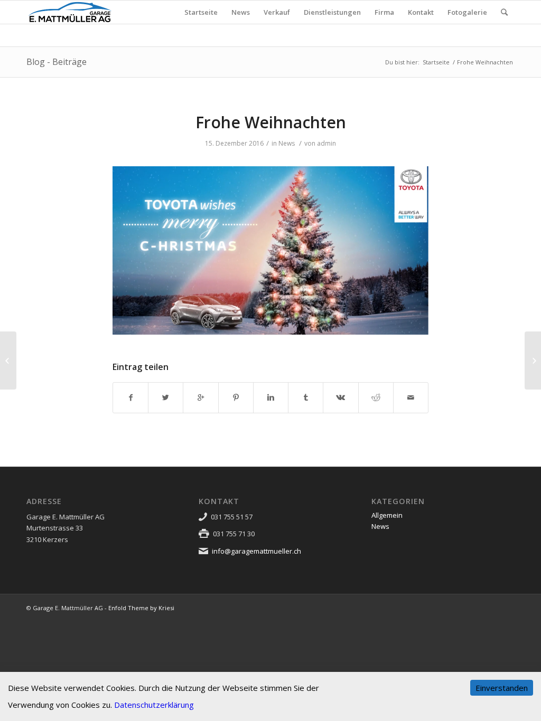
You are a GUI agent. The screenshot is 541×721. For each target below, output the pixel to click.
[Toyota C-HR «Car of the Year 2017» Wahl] (8, 360)
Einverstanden (501, 687)
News (286, 143)
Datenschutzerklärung (154, 704)
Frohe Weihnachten (270, 122)
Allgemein (387, 515)
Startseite (436, 62)
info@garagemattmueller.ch (256, 551)
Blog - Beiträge (56, 62)
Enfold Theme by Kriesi (141, 608)
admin (326, 143)
